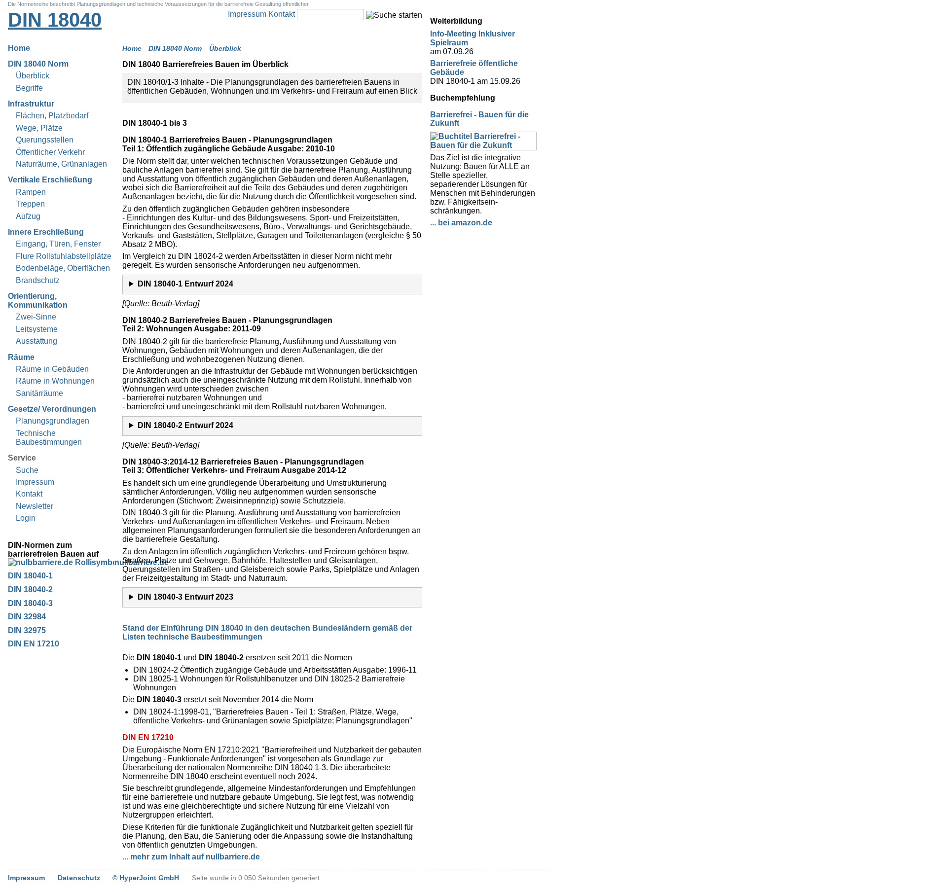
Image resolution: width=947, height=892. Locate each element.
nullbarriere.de (61, 562)
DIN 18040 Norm (38, 64)
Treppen (30, 204)
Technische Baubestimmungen (49, 437)
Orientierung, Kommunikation (38, 300)
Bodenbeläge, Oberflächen (63, 268)
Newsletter (34, 506)
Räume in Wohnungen (55, 381)
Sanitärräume (39, 393)
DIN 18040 (55, 20)
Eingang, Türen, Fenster (58, 244)
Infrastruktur (31, 104)
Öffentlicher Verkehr (50, 152)
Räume (21, 357)
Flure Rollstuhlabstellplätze (63, 256)
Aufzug (28, 216)
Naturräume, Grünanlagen (61, 164)
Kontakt (281, 14)
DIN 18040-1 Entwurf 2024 (185, 284)
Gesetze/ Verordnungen (52, 409)
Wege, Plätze (39, 128)
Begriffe (29, 88)
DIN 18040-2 (30, 589)
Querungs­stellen (44, 140)
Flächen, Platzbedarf (52, 115)
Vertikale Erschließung (50, 180)
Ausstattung (36, 341)
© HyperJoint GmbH (145, 878)
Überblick (32, 75)
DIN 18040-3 (30, 603)
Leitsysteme (37, 329)
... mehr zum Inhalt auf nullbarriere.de (191, 857)
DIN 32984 (27, 616)
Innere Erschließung (46, 232)
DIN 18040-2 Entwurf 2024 (185, 425)
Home (19, 48)
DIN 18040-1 (30, 575)
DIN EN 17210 (33, 644)
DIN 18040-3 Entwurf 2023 (185, 597)
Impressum (247, 14)
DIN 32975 (27, 630)
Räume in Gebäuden (52, 369)
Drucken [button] (416, 65)
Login (26, 518)
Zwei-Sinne (36, 317)
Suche (27, 470)
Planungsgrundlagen (52, 421)
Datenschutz (79, 878)
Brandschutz (38, 280)
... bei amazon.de (461, 222)
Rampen (31, 192)
